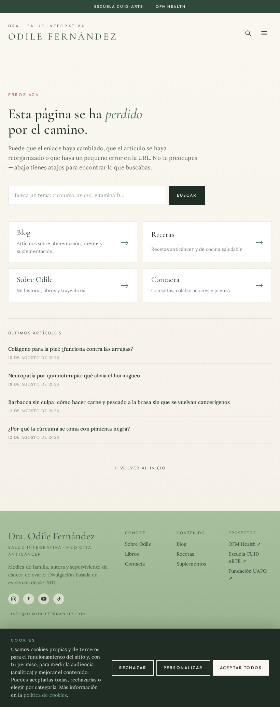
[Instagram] (13, 598)
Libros (132, 554)
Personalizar (183, 667)
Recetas (185, 554)
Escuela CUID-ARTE (118, 6)
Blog (181, 544)
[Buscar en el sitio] (247, 33)
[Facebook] (28, 598)
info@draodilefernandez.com (48, 614)
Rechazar (132, 667)
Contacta (135, 564)
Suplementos (191, 564)
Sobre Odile (138, 544)
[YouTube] (43, 598)
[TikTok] (58, 598)
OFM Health (171, 6)
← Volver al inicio (140, 467)
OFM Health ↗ (244, 544)
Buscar (187, 195)
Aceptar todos (241, 667)
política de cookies (45, 695)
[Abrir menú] (264, 33)
